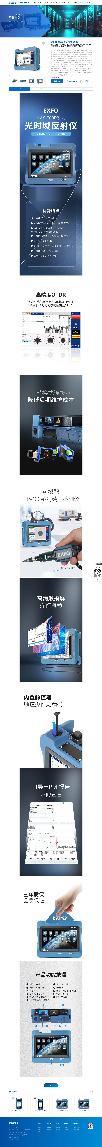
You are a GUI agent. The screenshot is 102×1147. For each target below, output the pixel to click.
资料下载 (61, 88)
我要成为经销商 (76, 1129)
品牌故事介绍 (49, 1127)
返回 (50, 1085)
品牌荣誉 (39, 1129)
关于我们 (40, 2)
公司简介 (39, 1127)
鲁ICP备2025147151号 (15, 1135)
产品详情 (19, 88)
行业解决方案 (66, 1127)
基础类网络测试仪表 (21, 21)
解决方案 (58, 2)
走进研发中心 (40, 1131)
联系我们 (64, 2)
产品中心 (51, 2)
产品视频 (82, 88)
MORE (90, 1091)
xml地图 (17, 1139)
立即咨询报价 (57, 81)
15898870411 (86, 2)
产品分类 (58, 1129)
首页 (35, 2)
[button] (10, 81)
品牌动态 (49, 1129)
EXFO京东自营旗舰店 (72, 2)
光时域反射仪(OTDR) (30, 21)
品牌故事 (46, 2)
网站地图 (11, 1139)
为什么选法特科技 (76, 1127)
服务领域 (58, 1127)
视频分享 (66, 1129)
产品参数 (40, 88)
